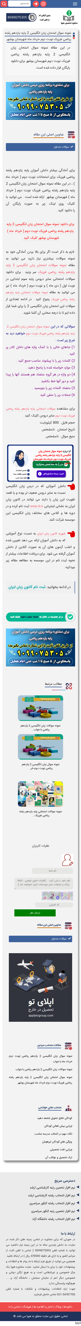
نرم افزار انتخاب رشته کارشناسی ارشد (51, 1195)
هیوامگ (26, 1307)
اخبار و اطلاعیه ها (43, 1307)
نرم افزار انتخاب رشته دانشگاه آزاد (53, 1219)
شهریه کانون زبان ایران (51, 533)
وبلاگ (58, 1307)
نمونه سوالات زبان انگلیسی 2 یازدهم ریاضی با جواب (44, 1069)
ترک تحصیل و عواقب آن (58, 1157)
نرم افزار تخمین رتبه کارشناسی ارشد (52, 1187)
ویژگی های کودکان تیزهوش (57, 1141)
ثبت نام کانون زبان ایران (26, 587)
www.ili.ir (36, 506)
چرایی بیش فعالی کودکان (58, 1126)
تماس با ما (14, 1307)
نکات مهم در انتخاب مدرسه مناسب (53, 1134)
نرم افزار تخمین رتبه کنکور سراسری (53, 1211)
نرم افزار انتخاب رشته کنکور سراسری (52, 1203)
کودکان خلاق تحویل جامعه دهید (54, 1118)
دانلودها (68, 1307)
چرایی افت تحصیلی (61, 1149)
